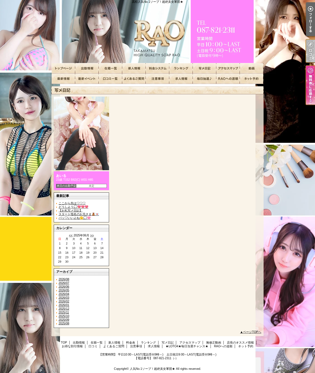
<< (71, 235)
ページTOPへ (252, 332)
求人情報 (181, 79)
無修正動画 (251, 68)
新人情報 (134, 68)
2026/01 (64, 305)
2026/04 (64, 294)
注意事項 (157, 79)
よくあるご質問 (134, 79)
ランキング (181, 68)
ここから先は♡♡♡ (72, 203)
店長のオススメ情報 (63, 79)
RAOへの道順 (228, 79)
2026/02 (64, 301)
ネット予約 (251, 79)
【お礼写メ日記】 (71, 210)
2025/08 (64, 323)
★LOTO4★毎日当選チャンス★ (204, 79)
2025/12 (64, 308)
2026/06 (64, 286)
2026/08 (64, 279)
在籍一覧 (110, 68)
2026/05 (64, 290)
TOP (63, 68)
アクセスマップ (228, 68)
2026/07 (64, 283)
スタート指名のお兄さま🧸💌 (79, 214)
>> (92, 235)
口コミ (110, 79)
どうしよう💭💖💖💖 (73, 207)
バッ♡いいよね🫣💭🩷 (75, 218)
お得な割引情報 (87, 79)
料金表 (157, 68)
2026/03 (64, 297)
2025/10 (64, 316)
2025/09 (64, 319)
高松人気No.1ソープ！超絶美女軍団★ (157, 31)
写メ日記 (204, 68)
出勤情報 (87, 68)
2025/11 (64, 312)
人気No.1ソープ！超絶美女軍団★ (152, 368)
